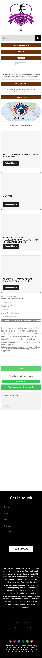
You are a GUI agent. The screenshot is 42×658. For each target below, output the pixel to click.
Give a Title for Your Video (12, 313)
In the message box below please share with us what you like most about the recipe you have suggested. (20, 349)
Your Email (5, 306)
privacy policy (21, 623)
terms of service (21, 627)
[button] (21, 30)
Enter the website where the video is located (19, 320)
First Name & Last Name (11, 299)
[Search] (38, 38)
